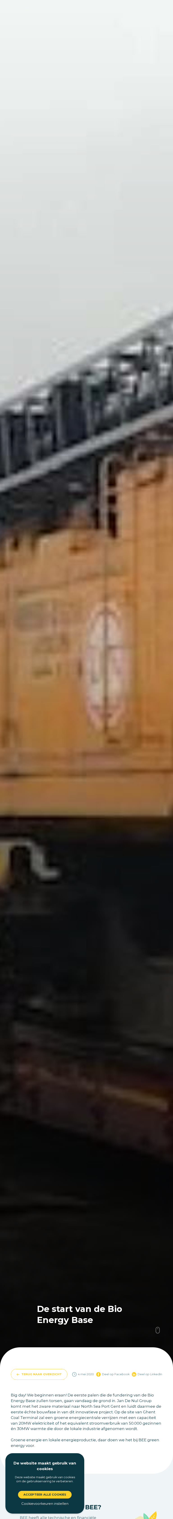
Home (15, 7)
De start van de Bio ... (59, 7)
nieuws (31, 7)
